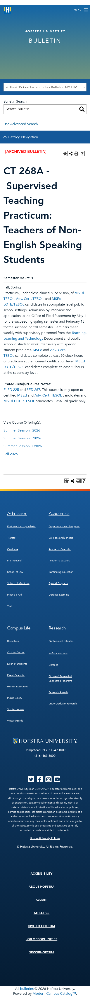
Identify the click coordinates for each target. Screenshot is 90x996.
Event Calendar (15, 675)
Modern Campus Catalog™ (54, 993)
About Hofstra (41, 887)
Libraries (53, 665)
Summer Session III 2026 (22, 446)
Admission (17, 513)
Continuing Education (61, 572)
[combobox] (45, 87)
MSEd (37, 350)
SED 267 (33, 389)
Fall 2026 (10, 454)
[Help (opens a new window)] (82, 153)
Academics (59, 513)
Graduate (12, 549)
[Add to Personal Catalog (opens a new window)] (65, 153)
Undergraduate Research (63, 703)
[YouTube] (57, 780)
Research (57, 628)
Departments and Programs (64, 526)
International (14, 560)
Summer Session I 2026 (21, 430)
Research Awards (58, 692)
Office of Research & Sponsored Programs (60, 678)
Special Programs (58, 583)
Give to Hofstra (41, 926)
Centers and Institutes (61, 641)
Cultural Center (15, 652)
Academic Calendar (60, 549)
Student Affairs (15, 709)
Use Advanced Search (20, 124)
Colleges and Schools (61, 538)
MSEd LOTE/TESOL (19, 401)
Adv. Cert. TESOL (29, 298)
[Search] (82, 109)
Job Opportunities (41, 939)
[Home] (8, 9)
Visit (9, 606)
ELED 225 (11, 389)
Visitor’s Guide (15, 720)
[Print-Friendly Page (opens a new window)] (76, 153)
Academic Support (59, 560)
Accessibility (41, 874)
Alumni (42, 900)
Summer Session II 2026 (22, 438)
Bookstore (13, 641)
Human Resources (17, 686)
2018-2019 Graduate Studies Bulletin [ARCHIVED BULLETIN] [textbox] (45, 87)
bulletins (27, 988)
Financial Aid (14, 594)
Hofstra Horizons (58, 653)
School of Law (15, 572)
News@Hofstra (41, 952)
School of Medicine (18, 583)
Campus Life (19, 628)
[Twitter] (31, 780)
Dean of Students (17, 664)
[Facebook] (40, 780)
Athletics (42, 913)
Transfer (11, 538)
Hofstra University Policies (45, 838)
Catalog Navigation (23, 137)
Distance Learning (59, 594)
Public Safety (14, 698)
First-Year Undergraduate (21, 526)
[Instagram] (48, 780)
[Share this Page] (70, 153)
